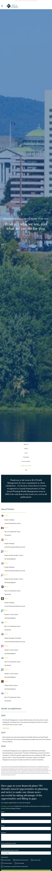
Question (3, 832)
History (26, 448)
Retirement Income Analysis (21, 860)
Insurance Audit (36, 860)
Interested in (4, 857)
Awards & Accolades (26, 465)
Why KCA (26, 444)
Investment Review (7, 863)
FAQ (26, 470)
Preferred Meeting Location (8, 843)
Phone (3, 825)
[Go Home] (12, 6)
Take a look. (5, 728)
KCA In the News (26, 461)
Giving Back (26, 457)
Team (26, 453)
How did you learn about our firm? (10, 850)
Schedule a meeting (6, 806)
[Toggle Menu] (2, 6)
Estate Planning (20, 863)
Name (2, 811)
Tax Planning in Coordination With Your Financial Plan (15, 866)
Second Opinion (7, 860)
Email (2, 818)
